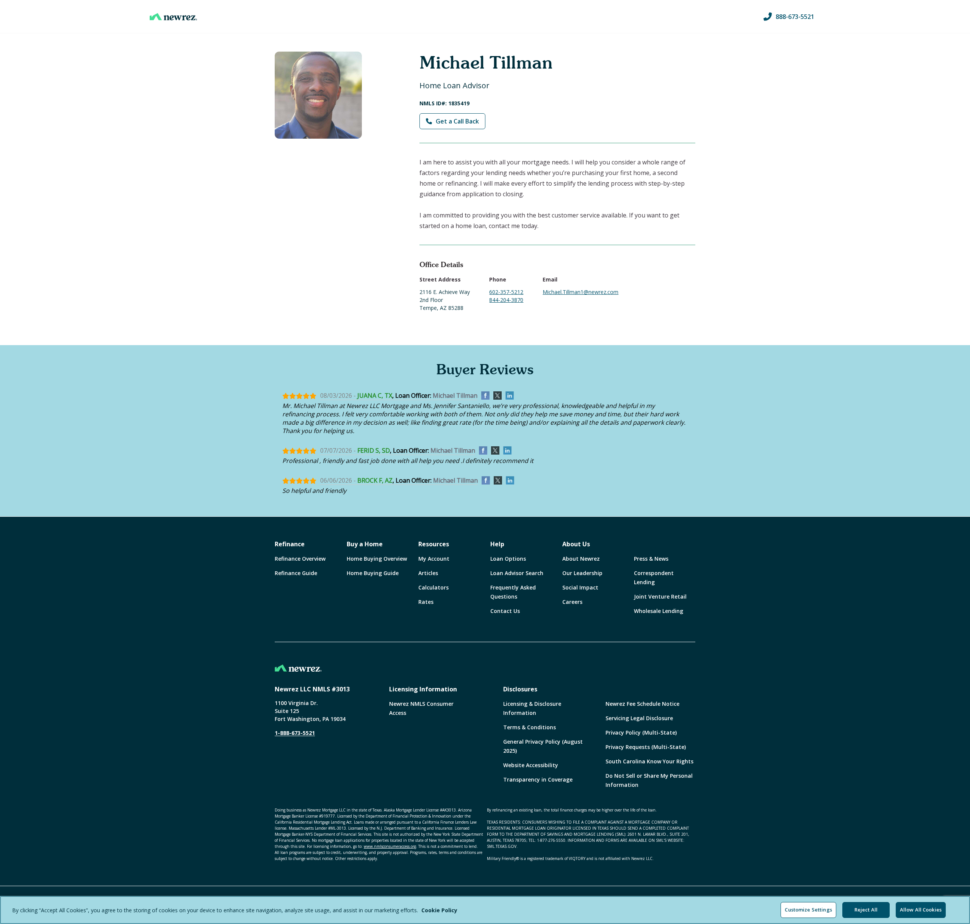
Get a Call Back (457, 121)
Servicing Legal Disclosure (639, 718)
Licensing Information (423, 689)
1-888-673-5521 (295, 732)
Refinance (290, 544)
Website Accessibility (530, 765)
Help (497, 544)
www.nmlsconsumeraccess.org (390, 846)
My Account (433, 558)
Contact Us (505, 610)
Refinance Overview (300, 558)
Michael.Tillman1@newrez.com (580, 291)
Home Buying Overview (377, 558)
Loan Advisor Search (516, 573)
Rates (425, 601)
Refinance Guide (296, 573)
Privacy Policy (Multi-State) (641, 732)
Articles (428, 573)
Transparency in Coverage (538, 779)
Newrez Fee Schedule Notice (642, 703)
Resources (433, 544)
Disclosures (520, 689)
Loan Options (508, 558)
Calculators (433, 587)
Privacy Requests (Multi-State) (645, 746)
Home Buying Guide (373, 573)
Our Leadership (582, 573)
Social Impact (580, 587)
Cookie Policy (439, 910)
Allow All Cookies (921, 909)
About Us (576, 544)
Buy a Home (365, 544)
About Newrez (581, 558)
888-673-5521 (795, 17)
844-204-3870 (506, 299)
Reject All (866, 909)
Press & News (651, 558)
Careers (572, 601)
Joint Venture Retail (660, 596)
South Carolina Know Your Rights (649, 761)
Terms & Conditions (529, 727)
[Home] (173, 16)
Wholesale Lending (658, 610)
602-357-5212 (506, 291)
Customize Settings (808, 909)
